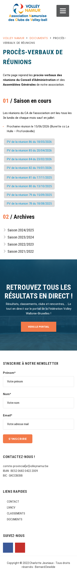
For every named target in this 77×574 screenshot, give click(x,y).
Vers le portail (38, 326)
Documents (14, 519)
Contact (13, 501)
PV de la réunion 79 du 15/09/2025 (29, 195)
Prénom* (9, 373)
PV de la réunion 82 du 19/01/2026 (29, 168)
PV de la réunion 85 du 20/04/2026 (29, 150)
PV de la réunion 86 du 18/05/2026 (29, 142)
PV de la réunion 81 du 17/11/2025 (29, 177)
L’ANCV (11, 507)
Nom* (7, 394)
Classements (16, 513)
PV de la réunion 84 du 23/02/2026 (29, 159)
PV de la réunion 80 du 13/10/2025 (29, 186)
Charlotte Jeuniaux (41, 563)
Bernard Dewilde (45, 566)
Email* (7, 415)
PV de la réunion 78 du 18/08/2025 (29, 203)
